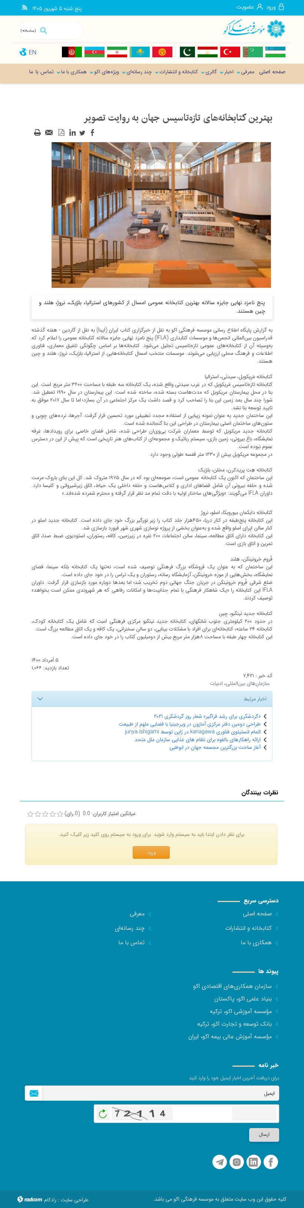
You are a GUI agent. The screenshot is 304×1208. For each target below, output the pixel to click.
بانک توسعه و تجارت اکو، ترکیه (234, 1024)
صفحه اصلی (257, 913)
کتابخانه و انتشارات (248, 928)
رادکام (50, 1200)
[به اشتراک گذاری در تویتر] (82, 133)
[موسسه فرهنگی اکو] (254, 28)
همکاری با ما (256, 942)
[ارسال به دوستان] (49, 133)
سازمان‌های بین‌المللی (248, 683)
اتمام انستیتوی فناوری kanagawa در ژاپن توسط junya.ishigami (193, 732)
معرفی (137, 913)
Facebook (271, 1162)
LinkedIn (253, 1162)
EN (32, 52)
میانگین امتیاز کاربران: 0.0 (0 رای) (100, 814)
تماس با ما (131, 942)
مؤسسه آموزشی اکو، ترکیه (241, 1011)
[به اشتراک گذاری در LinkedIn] (72, 133)
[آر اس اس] (25, 8)
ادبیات (216, 683)
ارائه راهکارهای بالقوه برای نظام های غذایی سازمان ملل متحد (198, 740)
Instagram (237, 1162)
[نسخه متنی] (37, 133)
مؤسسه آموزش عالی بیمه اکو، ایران (230, 1036)
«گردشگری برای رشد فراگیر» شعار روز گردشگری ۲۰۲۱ (207, 716)
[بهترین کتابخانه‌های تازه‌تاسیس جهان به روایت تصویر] (161, 215)
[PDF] (61, 133)
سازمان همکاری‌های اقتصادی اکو (232, 986)
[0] (30, 814)
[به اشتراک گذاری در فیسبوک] (92, 133)
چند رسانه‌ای (130, 928)
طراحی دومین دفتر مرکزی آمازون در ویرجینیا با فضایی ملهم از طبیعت (190, 724)
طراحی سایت (75, 1200)
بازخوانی (103, 1111)
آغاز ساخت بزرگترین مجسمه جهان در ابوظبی (215, 747)
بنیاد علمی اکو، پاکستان (243, 998)
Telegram (220, 1162)
